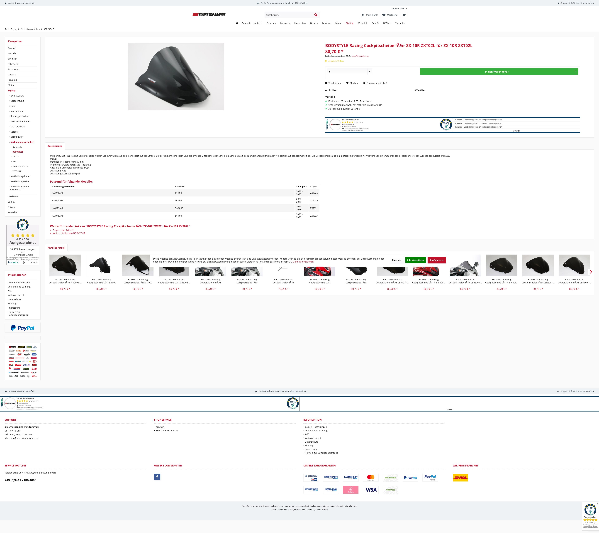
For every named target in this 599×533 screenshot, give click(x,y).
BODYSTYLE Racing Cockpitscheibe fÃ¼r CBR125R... (392, 281)
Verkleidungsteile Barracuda (19, 188)
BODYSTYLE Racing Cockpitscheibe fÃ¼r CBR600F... (501, 281)
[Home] (237, 23)
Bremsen (12, 58)
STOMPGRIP (16, 136)
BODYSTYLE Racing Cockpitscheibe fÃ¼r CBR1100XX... (356, 281)
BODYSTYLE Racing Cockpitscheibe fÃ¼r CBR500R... (428, 281)
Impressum (14, 307)
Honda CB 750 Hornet (167, 430)
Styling (11, 90)
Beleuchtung (17, 100)
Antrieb (12, 53)
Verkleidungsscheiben (22, 142)
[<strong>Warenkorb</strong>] (404, 15)
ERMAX (15, 156)
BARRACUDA (17, 95)
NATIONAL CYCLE (20, 166)
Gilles (13, 105)
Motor (11, 85)
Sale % (11, 201)
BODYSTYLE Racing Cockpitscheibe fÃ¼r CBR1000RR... (210, 281)
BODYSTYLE (17, 152)
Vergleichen (334, 83)
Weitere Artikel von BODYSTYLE (68, 233)
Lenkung (12, 79)
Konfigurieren (436, 260)
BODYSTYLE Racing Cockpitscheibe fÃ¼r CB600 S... (174, 281)
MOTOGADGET (18, 126)
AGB (10, 290)
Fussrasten (13, 69)
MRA (14, 161)
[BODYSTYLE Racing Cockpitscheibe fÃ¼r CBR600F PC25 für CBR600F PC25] (501, 265)
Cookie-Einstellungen (19, 282)
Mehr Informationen (303, 261)
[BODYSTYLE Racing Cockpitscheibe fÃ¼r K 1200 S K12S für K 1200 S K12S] (65, 265)
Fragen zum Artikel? (376, 83)
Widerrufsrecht (16, 295)
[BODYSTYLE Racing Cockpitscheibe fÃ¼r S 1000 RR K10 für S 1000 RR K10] (137, 265)
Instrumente (17, 111)
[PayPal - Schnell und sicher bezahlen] (23, 328)
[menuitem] (398, 8)
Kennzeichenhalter (20, 121)
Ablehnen (397, 260)
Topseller (13, 212)
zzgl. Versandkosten (360, 56)
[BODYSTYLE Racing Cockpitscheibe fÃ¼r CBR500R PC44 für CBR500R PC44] (465, 265)
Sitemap (12, 303)
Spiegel (14, 131)
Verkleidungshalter (20, 176)
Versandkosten (295, 506)
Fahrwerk (13, 63)
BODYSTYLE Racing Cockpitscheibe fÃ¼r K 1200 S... (65, 281)
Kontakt (160, 426)
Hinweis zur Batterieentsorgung (18, 313)
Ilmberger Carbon (19, 116)
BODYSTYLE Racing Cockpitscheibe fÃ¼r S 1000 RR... (101, 281)
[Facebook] (157, 477)
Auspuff (12, 48)
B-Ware (12, 207)
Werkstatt (13, 196)
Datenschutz (14, 299)
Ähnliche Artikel (56, 247)
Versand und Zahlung (19, 286)
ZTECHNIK (16, 171)
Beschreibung (55, 145)
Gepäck (12, 74)
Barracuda (17, 147)
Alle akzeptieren (415, 260)
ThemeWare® (321, 509)
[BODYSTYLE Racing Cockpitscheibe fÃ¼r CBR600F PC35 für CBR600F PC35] (538, 265)
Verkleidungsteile (19, 181)
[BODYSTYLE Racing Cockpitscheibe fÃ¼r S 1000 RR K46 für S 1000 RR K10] (101, 265)
